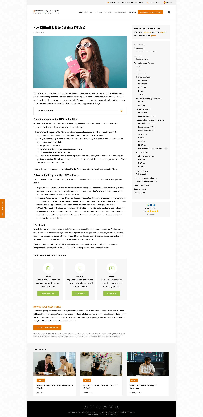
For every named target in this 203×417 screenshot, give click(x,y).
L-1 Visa (141, 91)
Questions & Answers (142, 185)
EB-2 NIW (141, 102)
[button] (48, 293)
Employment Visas (143, 77)
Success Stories (140, 189)
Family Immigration (143, 109)
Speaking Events (142, 59)
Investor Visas (141, 135)
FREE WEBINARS (2, 208)
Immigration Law (140, 74)
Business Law (139, 49)
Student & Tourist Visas (145, 156)
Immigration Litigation (146, 127)
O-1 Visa (141, 105)
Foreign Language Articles (144, 63)
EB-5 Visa (142, 145)
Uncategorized (139, 192)
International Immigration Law (145, 178)
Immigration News (141, 171)
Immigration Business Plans (146, 52)
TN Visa (141, 95)
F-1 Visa (141, 166)
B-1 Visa (141, 159)
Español (139, 66)
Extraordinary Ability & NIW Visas (149, 99)
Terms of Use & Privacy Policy (108, 414)
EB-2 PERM (142, 80)
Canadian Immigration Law (146, 181)
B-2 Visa (141, 163)
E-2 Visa (141, 141)
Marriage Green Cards (146, 116)
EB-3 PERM (142, 84)
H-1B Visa (142, 87)
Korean (139, 70)
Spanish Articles (142, 152)
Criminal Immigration (146, 123)
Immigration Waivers (146, 130)
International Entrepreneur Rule (152, 148)
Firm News (138, 56)
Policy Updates (142, 174)
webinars (147, 32)
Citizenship (142, 113)
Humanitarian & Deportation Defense (150, 120)
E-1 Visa (141, 138)
